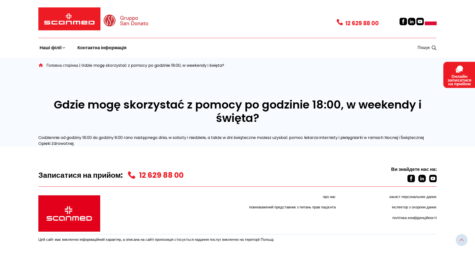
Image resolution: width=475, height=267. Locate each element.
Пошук (424, 47)
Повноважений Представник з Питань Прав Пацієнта (292, 207)
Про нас (329, 196)
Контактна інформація (102, 47)
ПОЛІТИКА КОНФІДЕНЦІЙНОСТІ (414, 217)
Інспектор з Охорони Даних (414, 207)
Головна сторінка (62, 65)
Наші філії (51, 47)
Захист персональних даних (413, 196)
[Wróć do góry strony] (462, 240)
